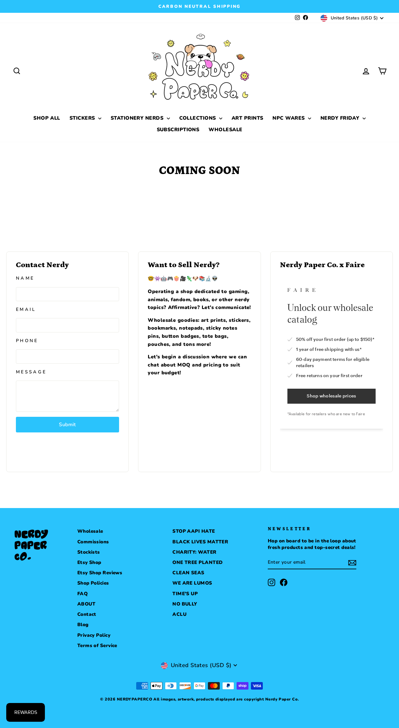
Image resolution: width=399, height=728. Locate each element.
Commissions (93, 542)
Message (31, 372)
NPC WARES (289, 118)
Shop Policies (93, 583)
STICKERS (83, 118)
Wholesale (90, 531)
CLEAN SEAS (188, 573)
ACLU (179, 614)
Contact (86, 614)
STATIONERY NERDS (138, 118)
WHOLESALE (225, 129)
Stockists (88, 552)
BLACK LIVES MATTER (200, 542)
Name (25, 278)
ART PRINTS (247, 118)
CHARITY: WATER (194, 552)
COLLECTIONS (198, 118)
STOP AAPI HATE (193, 531)
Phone (27, 340)
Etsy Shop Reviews (100, 573)
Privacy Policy (93, 635)
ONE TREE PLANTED (197, 562)
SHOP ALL (46, 118)
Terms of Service (97, 645)
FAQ (82, 594)
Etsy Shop (89, 562)
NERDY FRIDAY (340, 118)
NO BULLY (184, 604)
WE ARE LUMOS (192, 583)
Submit (67, 424)
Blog (83, 624)
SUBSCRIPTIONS (178, 129)
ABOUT (86, 604)
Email (26, 309)
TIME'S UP (185, 594)
